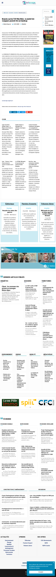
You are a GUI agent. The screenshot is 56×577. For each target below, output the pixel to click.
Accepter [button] (40, 572)
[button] (10, 258)
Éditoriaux (9, 204)
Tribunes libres (47, 204)
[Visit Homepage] (29, 3)
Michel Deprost (13, 214)
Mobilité (16, 12)
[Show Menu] (2, 2)
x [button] (53, 562)
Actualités (11, 12)
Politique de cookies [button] (34, 568)
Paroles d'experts (29, 204)
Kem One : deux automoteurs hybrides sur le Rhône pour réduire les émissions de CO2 (34, 164)
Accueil (6, 12)
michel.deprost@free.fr (7, 100)
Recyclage (9, 208)
